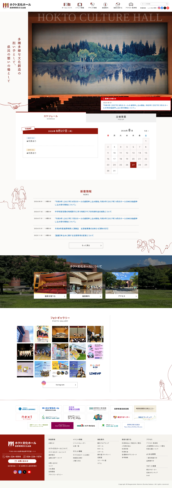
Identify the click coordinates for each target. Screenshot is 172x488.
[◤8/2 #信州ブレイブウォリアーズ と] (43, 369)
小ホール (100, 452)
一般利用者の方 (151, 458)
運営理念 (52, 455)
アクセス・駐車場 (131, 8)
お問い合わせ (23, 461)
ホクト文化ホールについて (58, 448)
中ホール (100, 449)
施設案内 (105, 8)
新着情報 (143, 8)
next (148, 475)
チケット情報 (92, 8)
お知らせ (51, 443)
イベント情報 (79, 8)
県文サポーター (151, 470)
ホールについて (67, 8)
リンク (51, 466)
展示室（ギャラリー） (104, 454)
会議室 (99, 457)
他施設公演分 (77, 458)
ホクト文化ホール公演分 (81, 455)
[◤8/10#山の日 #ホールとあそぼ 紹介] (95, 369)
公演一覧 (76, 446)
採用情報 (52, 472)
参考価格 (125, 457)
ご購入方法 (77, 461)
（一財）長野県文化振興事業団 (26, 466)
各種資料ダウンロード (129, 454)
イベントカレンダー (79, 443)
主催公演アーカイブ (55, 458)
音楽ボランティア (152, 472)
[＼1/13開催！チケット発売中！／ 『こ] (43, 334)
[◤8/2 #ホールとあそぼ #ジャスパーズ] (25, 369)
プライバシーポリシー (56, 474)
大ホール (100, 446)
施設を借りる (118, 8)
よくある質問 (152, 8)
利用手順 (125, 449)
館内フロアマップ (103, 443)
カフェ (99, 463)
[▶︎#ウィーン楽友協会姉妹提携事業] (60, 334)
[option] (100, 64)
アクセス (149, 439)
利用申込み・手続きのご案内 (131, 443)
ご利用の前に (126, 446)
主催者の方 (150, 461)
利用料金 (125, 452)
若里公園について (152, 449)
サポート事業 (151, 466)
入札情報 (52, 469)
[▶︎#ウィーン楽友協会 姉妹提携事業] (95, 334)
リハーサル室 (101, 460)
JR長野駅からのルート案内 (155, 446)
